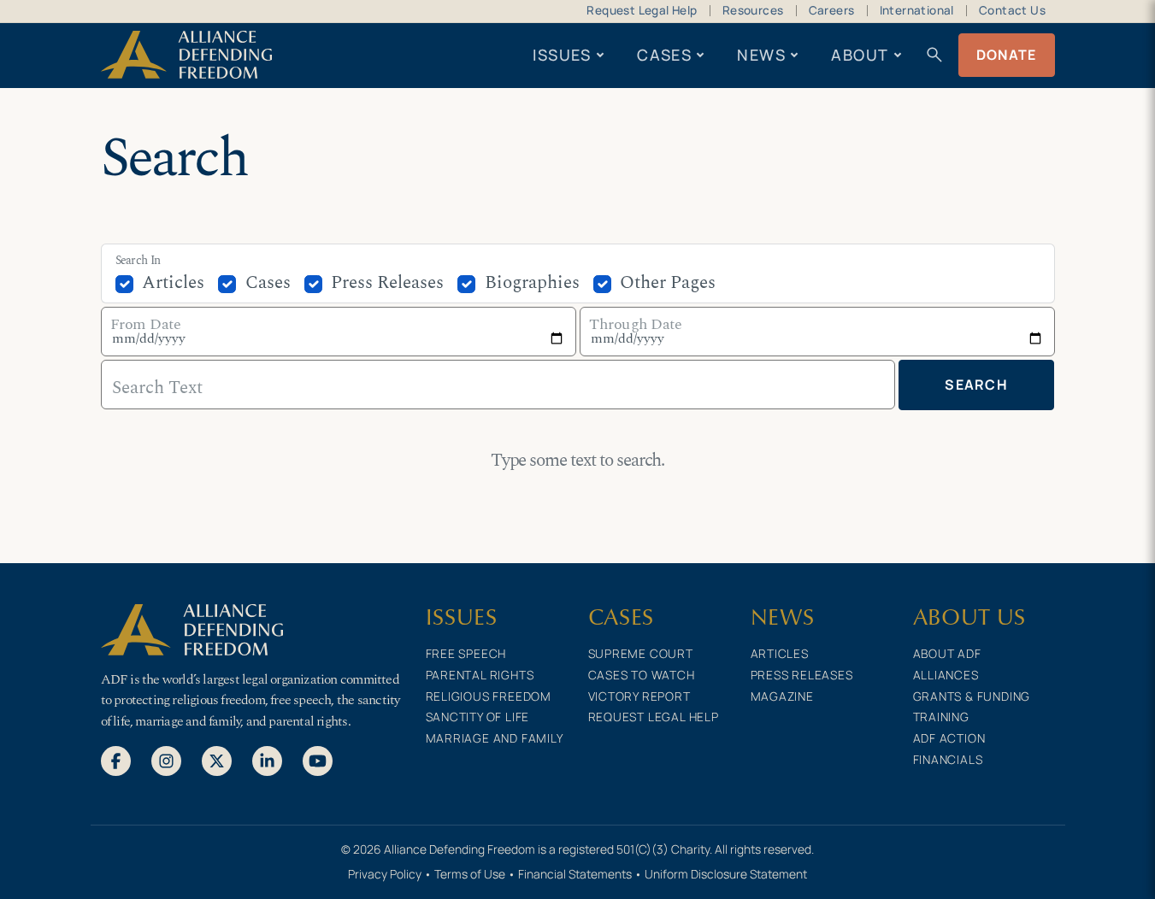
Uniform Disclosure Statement (726, 874)
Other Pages (668, 283)
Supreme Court (640, 653)
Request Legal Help (641, 10)
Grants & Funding (972, 696)
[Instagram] (166, 759)
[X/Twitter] (217, 759)
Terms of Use (469, 874)
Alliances (946, 675)
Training (941, 716)
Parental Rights (480, 675)
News (761, 54)
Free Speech (466, 653)
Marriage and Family (494, 738)
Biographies (532, 283)
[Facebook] (116, 759)
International (917, 10)
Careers (832, 10)
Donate (1006, 54)
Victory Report (639, 696)
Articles (173, 283)
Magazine (782, 696)
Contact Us (1012, 10)
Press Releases (387, 283)
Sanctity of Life (478, 716)
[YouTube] (318, 759)
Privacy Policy (384, 874)
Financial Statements (575, 874)
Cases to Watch (641, 675)
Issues (562, 54)
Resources (753, 10)
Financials (948, 759)
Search (976, 384)
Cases (664, 54)
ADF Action (949, 738)
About (859, 54)
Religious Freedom (489, 696)
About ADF (947, 653)
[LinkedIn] (267, 759)
